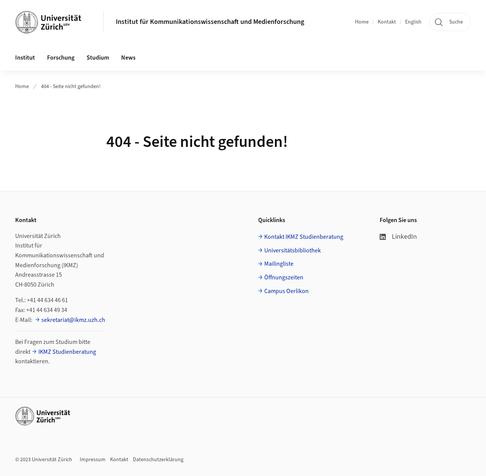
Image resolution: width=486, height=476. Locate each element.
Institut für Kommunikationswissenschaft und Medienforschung (210, 22)
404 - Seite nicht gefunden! (71, 86)
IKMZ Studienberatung (67, 352)
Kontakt (387, 22)
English (413, 22)
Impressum (93, 459)
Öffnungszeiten (283, 277)
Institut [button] (25, 58)
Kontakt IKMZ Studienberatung (303, 237)
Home (362, 22)
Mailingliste (278, 264)
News (128, 58)
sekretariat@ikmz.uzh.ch (73, 320)
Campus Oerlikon (286, 291)
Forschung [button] (60, 58)
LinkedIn (404, 236)
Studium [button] (98, 58)
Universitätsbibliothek (292, 250)
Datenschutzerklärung (158, 459)
